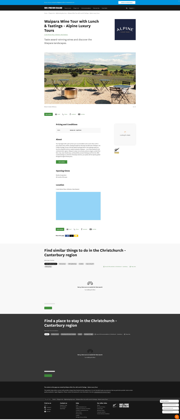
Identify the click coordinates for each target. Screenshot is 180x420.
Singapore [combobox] (131, 8)
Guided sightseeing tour (50, 263)
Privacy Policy (79, 413)
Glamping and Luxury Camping (68, 334)
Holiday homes (55, 334)
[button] (68, 8)
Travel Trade (100, 408)
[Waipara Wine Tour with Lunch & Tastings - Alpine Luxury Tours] (125, 29)
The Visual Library (101, 407)
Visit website (48, 114)
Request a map (63, 405)
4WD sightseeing (72, 263)
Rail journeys (62, 263)
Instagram (48, 407)
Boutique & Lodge (89, 334)
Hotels (79, 334)
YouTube (48, 411)
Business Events (100, 410)
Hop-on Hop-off (89, 263)
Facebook (48, 409)
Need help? (62, 408)
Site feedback (63, 407)
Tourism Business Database (103, 413)
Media (98, 405)
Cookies (77, 415)
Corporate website (101, 412)
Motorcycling (48, 266)
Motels (46, 334)
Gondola (81, 263)
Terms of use (79, 412)
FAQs (77, 405)
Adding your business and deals (83, 408)
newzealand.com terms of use (102, 392)
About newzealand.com (81, 407)
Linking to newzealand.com (82, 410)
